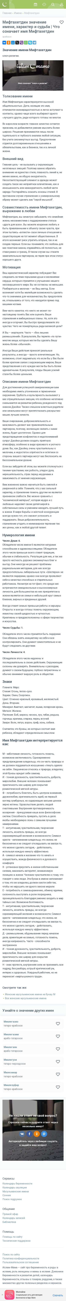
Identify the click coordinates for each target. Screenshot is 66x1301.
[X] (17, 42)
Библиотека (9, 1222)
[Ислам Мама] (4, 4)
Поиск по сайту (11, 1254)
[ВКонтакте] (4, 42)
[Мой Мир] (13, 42)
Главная (7, 13)
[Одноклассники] (8, 42)
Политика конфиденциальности (20, 1258)
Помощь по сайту (12, 1236)
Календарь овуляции (14, 1187)
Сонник (6, 1195)
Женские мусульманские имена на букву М (30, 994)
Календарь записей (13, 1218)
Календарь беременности (17, 1183)
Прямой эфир (10, 1214)
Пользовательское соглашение (20, 1262)
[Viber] (21, 42)
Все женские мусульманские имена (25, 998)
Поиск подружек (12, 1199)
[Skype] (30, 42)
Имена (18, 13)
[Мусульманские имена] (44, 4)
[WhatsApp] (26, 42)
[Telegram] (34, 42)
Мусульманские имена (15, 1191)
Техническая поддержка (16, 1240)
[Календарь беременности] (35, 4)
